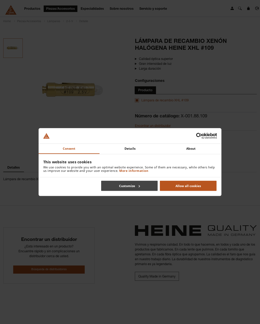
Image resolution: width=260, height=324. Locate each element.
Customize (127, 186)
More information (133, 171)
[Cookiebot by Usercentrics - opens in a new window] (199, 136)
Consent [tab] (69, 148)
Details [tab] (130, 148)
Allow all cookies (188, 186)
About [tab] (191, 148)
